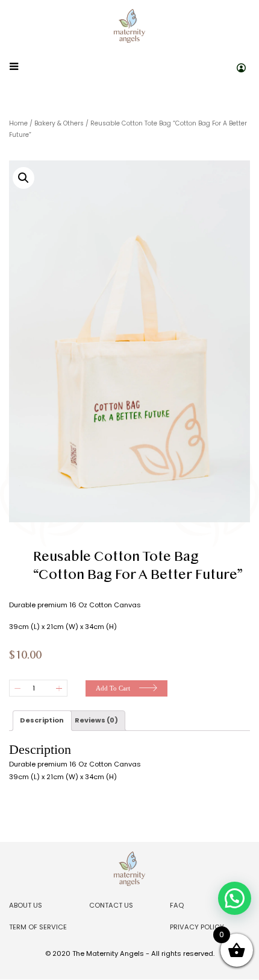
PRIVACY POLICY (197, 927)
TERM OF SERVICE (38, 927)
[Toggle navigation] (14, 66)
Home (18, 123)
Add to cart (113, 688)
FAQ (177, 905)
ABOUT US (25, 905)
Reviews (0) (96, 720)
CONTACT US (111, 905)
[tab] (42, 720)
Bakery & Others (59, 123)
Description (42, 720)
